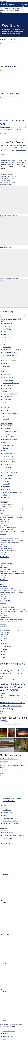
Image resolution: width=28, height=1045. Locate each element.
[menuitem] (15, 1039)
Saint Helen (3, 769)
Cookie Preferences (8, 1039)
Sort (1, 511)
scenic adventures (21, 150)
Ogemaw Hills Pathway (6, 601)
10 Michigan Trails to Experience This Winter (11, 672)
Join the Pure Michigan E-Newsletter (12, 798)
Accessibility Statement (9, 1031)
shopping (4, 160)
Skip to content (4, 1)
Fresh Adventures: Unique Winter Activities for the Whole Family (12, 705)
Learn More (3, 523)
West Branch (5, 29)
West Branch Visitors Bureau (8, 176)
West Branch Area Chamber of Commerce (11, 178)
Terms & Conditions (8, 1036)
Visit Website (3, 525)
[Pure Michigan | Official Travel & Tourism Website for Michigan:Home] (7, 4)
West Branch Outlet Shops (7, 588)
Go (1, 317)
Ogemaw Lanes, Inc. (5, 617)
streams (4, 36)
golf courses (13, 145)
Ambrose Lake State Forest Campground (11, 515)
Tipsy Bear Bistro (4, 557)
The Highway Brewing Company (8, 607)
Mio (1, 771)
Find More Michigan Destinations (9, 759)
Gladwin (2, 773)
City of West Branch (5, 180)
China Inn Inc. (4, 628)
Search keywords (4, 315)
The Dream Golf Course (6, 529)
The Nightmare (4, 580)
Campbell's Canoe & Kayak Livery (9, 538)
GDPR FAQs (6, 1033)
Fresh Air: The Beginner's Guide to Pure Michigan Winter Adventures (12, 686)
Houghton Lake (4, 761)
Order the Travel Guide (9, 801)
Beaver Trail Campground (7, 569)
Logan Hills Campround (6, 548)
